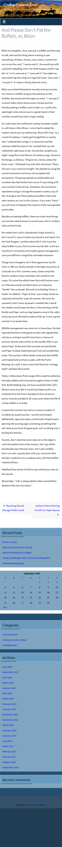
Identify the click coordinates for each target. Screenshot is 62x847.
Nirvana (30, 805)
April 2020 (7, 677)
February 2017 (9, 751)
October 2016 (9, 762)
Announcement (10, 634)
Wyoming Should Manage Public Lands (13, 508)
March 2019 (8, 698)
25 (5, 602)
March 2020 (8, 682)
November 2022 (10, 672)
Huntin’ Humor (9, 542)
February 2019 (9, 704)
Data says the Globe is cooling (17, 547)
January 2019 (9, 709)
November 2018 (10, 719)
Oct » (5, 607)
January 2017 (9, 756)
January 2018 (9, 735)
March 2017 (8, 746)
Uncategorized (9, 645)
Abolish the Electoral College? (17, 552)
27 (22, 602)
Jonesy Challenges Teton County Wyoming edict (26, 557)
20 (22, 597)
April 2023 (7, 666)
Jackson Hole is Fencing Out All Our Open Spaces (47, 508)
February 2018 (9, 730)
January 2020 (9, 688)
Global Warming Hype (13, 563)
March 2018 (8, 725)
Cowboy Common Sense (20, 4)
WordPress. (41, 805)
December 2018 (10, 714)
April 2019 (7, 693)
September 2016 (10, 767)
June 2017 (7, 741)
